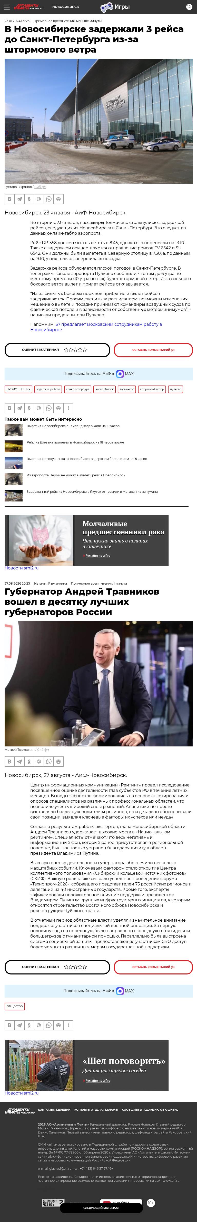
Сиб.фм (40, 187)
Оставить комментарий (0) (153, 350)
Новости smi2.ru (22, 568)
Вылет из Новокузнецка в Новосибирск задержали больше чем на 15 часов (87, 459)
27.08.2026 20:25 (17, 583)
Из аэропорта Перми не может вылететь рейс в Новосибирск (76, 475)
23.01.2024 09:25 (17, 21)
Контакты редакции (54, 1109)
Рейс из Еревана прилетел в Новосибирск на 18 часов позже (75, 442)
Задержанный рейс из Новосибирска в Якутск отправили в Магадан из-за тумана (92, 492)
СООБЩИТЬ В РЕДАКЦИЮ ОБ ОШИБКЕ (150, 1109)
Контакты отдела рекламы (96, 1109)
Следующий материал (101, 1208)
